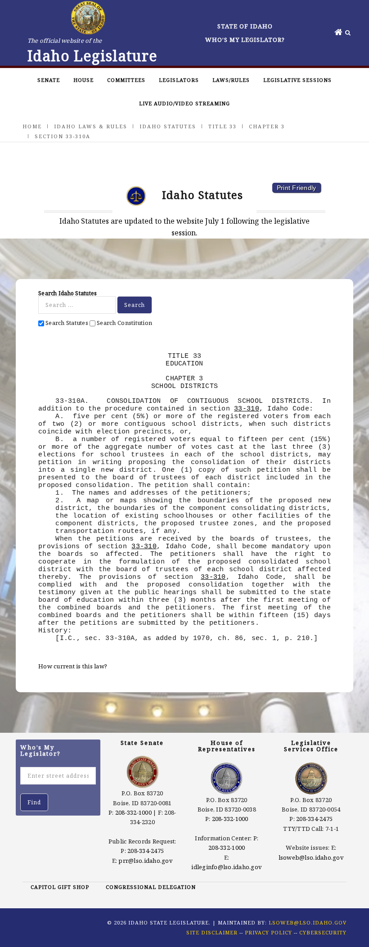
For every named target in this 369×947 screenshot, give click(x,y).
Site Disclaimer (212, 932)
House (83, 80)
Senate (48, 80)
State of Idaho (245, 26)
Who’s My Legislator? (245, 40)
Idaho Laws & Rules (90, 126)
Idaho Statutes (168, 126)
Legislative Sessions (297, 80)
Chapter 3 (267, 126)
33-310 (246, 408)
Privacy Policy (268, 932)
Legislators (179, 80)
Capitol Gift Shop (60, 887)
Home (32, 126)
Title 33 (222, 126)
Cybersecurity (322, 932)
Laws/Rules (231, 80)
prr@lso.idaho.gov (145, 861)
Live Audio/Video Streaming (184, 103)
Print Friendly (296, 187)
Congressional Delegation (151, 887)
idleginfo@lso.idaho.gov (226, 867)
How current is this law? (72, 666)
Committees (126, 80)
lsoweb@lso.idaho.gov (311, 857)
